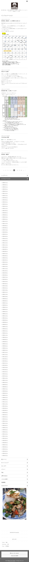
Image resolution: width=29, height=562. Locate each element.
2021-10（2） (5, 270)
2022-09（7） (5, 249)
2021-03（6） (5, 285)
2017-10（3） (5, 356)
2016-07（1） (5, 388)
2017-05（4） (5, 367)
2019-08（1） (5, 322)
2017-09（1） (5, 358)
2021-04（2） (5, 283)
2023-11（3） (5, 223)
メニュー (3, 469)
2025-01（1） (5, 206)
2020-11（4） (5, 294)
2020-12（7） (5, 292)
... (23, 170)
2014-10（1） (5, 425)
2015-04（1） (5, 414)
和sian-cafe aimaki (11, 560)
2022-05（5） (5, 257)
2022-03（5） (5, 262)
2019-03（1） (5, 330)
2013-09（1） (5, 440)
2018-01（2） (5, 350)
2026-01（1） (5, 191)
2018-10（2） (5, 337)
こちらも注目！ (4, 479)
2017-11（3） (5, 354)
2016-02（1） (5, 397)
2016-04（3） (5, 393)
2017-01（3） (5, 375)
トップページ (4, 175)
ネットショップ (4, 462)
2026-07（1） (5, 182)
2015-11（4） (5, 403)
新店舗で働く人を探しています (9, 90)
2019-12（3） (5, 315)
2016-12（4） (5, 378)
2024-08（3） (5, 212)
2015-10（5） (5, 406)
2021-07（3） (5, 277)
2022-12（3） (5, 242)
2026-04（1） (5, 189)
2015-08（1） (5, 410)
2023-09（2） (5, 225)
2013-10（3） (5, 438)
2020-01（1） (5, 313)
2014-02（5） (5, 431)
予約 (2, 472)
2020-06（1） (5, 305)
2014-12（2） (5, 421)
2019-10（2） (5, 317)
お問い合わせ (4, 475)
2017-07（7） (5, 363)
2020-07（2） (5, 302)
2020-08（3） (5, 300)
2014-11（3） (5, 423)
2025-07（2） (5, 195)
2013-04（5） (5, 451)
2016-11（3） (5, 380)
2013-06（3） (5, 446)
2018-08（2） (5, 341)
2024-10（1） (5, 210)
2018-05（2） (5, 343)
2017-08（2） (5, 360)
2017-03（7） (5, 371)
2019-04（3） (5, 328)
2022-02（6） (5, 264)
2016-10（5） (5, 382)
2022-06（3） (5, 255)
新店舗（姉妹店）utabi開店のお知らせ (10, 20)
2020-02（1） (5, 311)
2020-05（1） (5, 307)
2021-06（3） (5, 279)
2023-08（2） (5, 227)
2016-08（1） (5, 386)
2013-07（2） (5, 444)
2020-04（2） (5, 309)
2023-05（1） (5, 234)
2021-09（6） (5, 272)
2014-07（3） (5, 427)
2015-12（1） (5, 401)
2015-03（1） (5, 416)
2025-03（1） (5, 201)
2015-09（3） (5, 408)
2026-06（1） (5, 184)
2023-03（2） (5, 238)
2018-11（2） (5, 335)
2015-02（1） (5, 418)
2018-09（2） (5, 339)
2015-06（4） (5, 412)
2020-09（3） (5, 298)
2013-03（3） (5, 453)
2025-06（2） (5, 197)
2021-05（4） (5, 281)
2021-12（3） (5, 268)
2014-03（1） (5, 429)
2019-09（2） (5, 320)
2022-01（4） (5, 266)
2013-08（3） (5, 442)
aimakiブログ (4, 485)
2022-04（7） (5, 259)
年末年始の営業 (5, 137)
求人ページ (3, 459)
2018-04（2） (5, 345)
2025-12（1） (5, 193)
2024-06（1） (5, 214)
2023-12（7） (5, 221)
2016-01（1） (5, 399)
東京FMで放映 (5, 71)
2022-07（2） (5, 253)
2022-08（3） (5, 251)
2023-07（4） (5, 229)
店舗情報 (3, 482)
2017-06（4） (5, 365)
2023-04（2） (5, 236)
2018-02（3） (5, 348)
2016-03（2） (5, 395)
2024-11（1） (5, 208)
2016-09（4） (5, 384)
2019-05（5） (5, 326)
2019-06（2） (5, 324)
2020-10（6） (5, 296)
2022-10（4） (5, 247)
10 (21, 170)
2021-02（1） (5, 287)
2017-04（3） (5, 369)
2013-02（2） (5, 455)
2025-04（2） (5, 199)
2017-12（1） (5, 352)
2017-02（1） (5, 373)
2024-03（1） (5, 219)
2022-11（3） (5, 244)
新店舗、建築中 (5, 154)
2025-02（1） (5, 204)
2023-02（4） (5, 240)
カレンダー (3, 465)
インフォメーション (5, 178)
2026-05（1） (5, 186)
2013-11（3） (5, 436)
